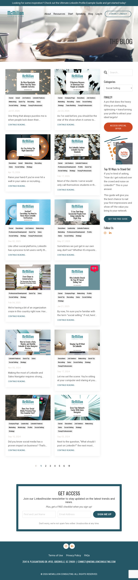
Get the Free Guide (118, 219)
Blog (90, 13)
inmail (18, 98)
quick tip (22, 101)
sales (38, 101)
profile (80, 167)
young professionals (35, 105)
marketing (61, 101)
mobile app (21, 427)
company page (70, 98)
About (47, 13)
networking (12, 101)
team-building (71, 105)
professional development (67, 167)
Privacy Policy (73, 555)
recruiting (30, 101)
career (11, 98)
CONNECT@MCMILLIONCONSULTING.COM (96, 561)
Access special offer (118, 127)
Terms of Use (55, 555)
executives (80, 98)
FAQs (87, 555)
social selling (13, 105)
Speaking (81, 13)
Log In (99, 13)
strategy (23, 105)
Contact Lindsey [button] (118, 14)
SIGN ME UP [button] (104, 514)
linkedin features (39, 98)
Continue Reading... (17, 125)
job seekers (26, 98)
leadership (71, 228)
